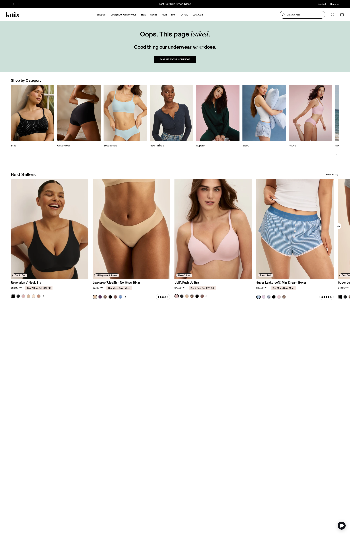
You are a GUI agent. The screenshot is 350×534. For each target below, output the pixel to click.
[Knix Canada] (13, 15)
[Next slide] (336, 154)
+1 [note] (206, 296)
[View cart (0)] (342, 14)
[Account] (332, 14)
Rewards (334, 4)
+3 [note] (124, 297)
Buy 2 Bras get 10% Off (175, 4)
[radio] (13, 296)
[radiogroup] (27, 296)
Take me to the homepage (175, 59)
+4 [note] (43, 296)
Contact (322, 4)
